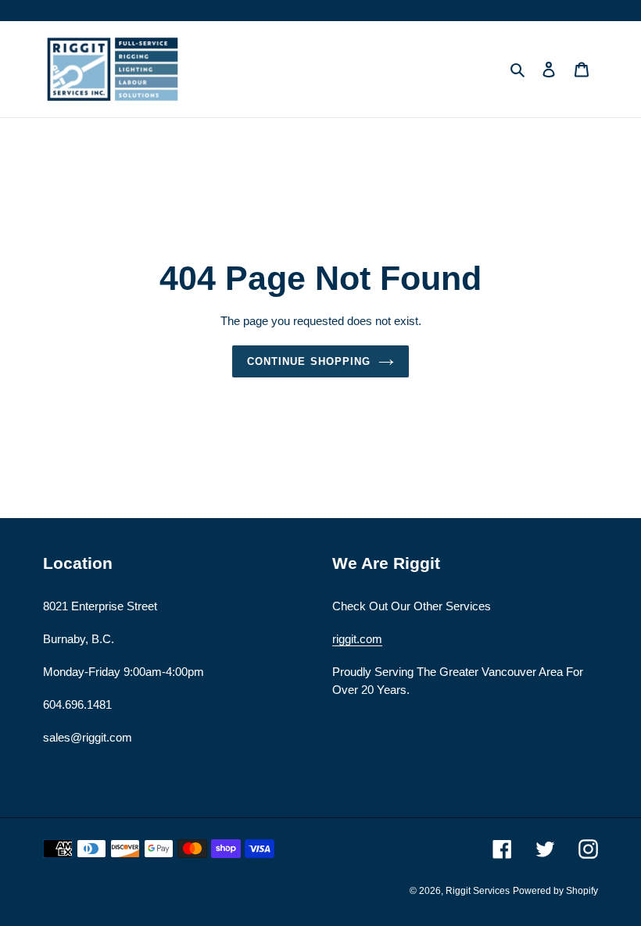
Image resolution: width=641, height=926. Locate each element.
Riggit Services (478, 890)
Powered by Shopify (555, 890)
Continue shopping (309, 361)
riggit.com (357, 638)
